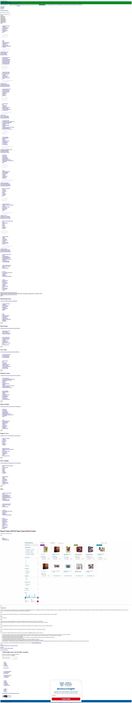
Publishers (18, 328)
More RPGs (4, 321)
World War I (4, 92)
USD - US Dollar (42, 4)
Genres (3, 528)
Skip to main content (3, 0)
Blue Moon (4, 426)
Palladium (4, 320)
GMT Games (4, 105)
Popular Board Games (6, 57)
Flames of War (4, 155)
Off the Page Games (5, 539)
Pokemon (4, 189)
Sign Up (13, 655)
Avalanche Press (5, 110)
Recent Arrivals (5, 282)
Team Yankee (4, 156)
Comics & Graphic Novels (6, 254)
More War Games (5, 368)
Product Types (27, 582)
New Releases (4, 283)
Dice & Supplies (37, 293)
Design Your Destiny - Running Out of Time (89, 554)
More (41, 293)
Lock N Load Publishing (6, 109)
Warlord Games (5, 173)
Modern (3, 94)
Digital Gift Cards (5, 268)
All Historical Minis (3, 406)
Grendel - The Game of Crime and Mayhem (78, 554)
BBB (5, 690)
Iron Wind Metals (5, 142)
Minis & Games (3, 18)
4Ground (3, 139)
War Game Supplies (5, 91)
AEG (3, 78)
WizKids (3, 392)
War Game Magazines (6, 90)
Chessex (3, 241)
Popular (3, 279)
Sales (3, 287)
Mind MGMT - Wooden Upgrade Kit (89, 571)
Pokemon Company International (7, 204)
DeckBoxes (4, 227)
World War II (4, 93)
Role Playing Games (4, 293)
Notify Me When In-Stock (57, 575)
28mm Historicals (5, 158)
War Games (2, 17)
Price (26, 592)
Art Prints (4, 271)
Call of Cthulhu (5, 28)
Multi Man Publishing (6, 107)
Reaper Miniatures (5, 391)
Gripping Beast (4, 176)
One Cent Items (5, 288)
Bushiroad (4, 209)
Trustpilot (5, 689)
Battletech (4, 124)
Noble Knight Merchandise (6, 276)
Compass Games (5, 108)
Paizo (3, 41)
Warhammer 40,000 (5, 120)
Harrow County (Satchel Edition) (56, 571)
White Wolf (4, 44)
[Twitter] (7, 693)
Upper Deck (4, 207)
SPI (3, 104)
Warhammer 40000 (5, 378)
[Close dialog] (80, 682)
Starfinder (4, 31)
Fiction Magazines (5, 256)
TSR (3, 40)
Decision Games (5, 103)
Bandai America (5, 208)
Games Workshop (5, 137)
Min (25, 599)
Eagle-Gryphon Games (6, 77)
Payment (5, 664)
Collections (2, 7)
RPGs (2, 15)
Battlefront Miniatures (6, 171)
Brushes (3, 223)
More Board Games (5, 344)
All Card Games (5, 58)
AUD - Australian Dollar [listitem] (50, 4)
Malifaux (3, 126)
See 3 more (27, 565)
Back (1, 295)
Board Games (3, 16)
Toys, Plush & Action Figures (7, 272)
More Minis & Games (6, 399)
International (6, 665)
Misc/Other (4, 275)
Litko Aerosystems (5, 483)
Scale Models (4, 161)
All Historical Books (5, 261)
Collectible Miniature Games (7, 122)
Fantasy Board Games (6, 62)
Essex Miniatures (5, 172)
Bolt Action (4, 409)
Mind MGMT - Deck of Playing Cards (101, 554)
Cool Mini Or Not (5, 75)
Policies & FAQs (7, 672)
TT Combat (4, 143)
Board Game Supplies (6, 60)
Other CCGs (4, 191)
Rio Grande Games (5, 73)
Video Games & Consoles (6, 265)
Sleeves (3, 193)
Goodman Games (5, 43)
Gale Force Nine (5, 144)
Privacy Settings (6, 666)
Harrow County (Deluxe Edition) (56, 554)
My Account (25, 4)
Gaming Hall (2, 6)
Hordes (8, 123)
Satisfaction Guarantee (7, 675)
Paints (3, 162)
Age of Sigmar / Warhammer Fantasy (8, 121)
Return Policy (6, 673)
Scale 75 (3, 243)
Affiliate (5, 681)
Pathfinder (4, 26)
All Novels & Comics (6, 260)
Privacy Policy (6, 667)
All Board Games (3, 328)
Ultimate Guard (5, 242)
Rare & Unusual (5, 280)
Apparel (3, 274)
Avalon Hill (4, 106)
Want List (29, 4)
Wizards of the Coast (5, 42)
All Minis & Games (3, 375)
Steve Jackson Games (6, 338)
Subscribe (66, 699)
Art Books (4, 498)
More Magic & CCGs (6, 455)
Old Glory (4, 174)
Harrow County (43, 571)
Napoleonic (4, 95)
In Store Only (4, 527)
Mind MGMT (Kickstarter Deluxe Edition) (67, 554)
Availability (27, 568)
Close (2, 644)
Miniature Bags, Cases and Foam (7, 160)
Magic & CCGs (31, 293)
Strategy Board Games (6, 61)
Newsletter (6, 683)
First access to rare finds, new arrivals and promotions (10, 654)
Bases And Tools (5, 222)
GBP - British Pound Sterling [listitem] (71, 4)
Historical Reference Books (6, 497)
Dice (3, 32)
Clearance (4, 285)
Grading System (6, 676)
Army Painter (4, 239)
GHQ (3, 170)
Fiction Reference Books (6, 257)
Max (31, 599)
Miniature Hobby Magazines (7, 387)
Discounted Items (5, 286)
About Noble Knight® (7, 671)
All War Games (2, 351)
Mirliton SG (4, 427)
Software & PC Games (6, 266)
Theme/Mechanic (28, 547)
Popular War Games (5, 355)
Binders (3, 192)
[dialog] (66, 625)
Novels (3, 255)
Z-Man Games (4, 76)
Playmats (3, 194)
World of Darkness (5, 27)
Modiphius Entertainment (6, 319)
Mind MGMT (43, 554)
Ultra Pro (3, 238)
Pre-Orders (4, 281)
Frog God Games (5, 45)
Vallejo (3, 237)
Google (5, 688)
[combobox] (5, 12)
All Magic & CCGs (3, 435)
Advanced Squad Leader (6, 354)
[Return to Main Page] (0, 371)
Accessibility (6, 677)
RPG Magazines (5, 30)
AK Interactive (4, 240)
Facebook (5, 691)
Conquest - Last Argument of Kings (8, 127)
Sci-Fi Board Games (5, 63)
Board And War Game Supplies (7, 465)
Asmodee (4, 74)
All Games (2, 8)
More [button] (1, 535)
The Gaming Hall (7, 292)
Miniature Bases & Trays (6, 159)
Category (26, 588)
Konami (3, 205)
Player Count (27, 557)
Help (5, 662)
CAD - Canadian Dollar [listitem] (58, 4)
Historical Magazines (5, 258)
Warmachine (4, 123)
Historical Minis (3, 19)
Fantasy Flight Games (6, 72)
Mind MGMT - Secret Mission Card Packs (78, 571)
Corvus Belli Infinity (5, 125)
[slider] (25, 597)
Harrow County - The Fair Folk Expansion (68, 571)
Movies (3, 267)
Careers (5, 680)
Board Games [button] (27, 590)
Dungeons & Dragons (6, 25)
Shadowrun (4, 29)
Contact (22, 4)
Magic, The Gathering (6, 188)
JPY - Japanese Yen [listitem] (79, 4)
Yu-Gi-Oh (4, 190)
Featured (3, 284)
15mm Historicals (5, 157)
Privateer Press (4, 141)
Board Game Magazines (6, 59)
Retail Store (19, 4)
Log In (32, 4)
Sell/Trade (18, 5)
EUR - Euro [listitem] (64, 4)
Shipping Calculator (7, 674)
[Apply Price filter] (38, 601)
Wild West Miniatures (5, 386)
